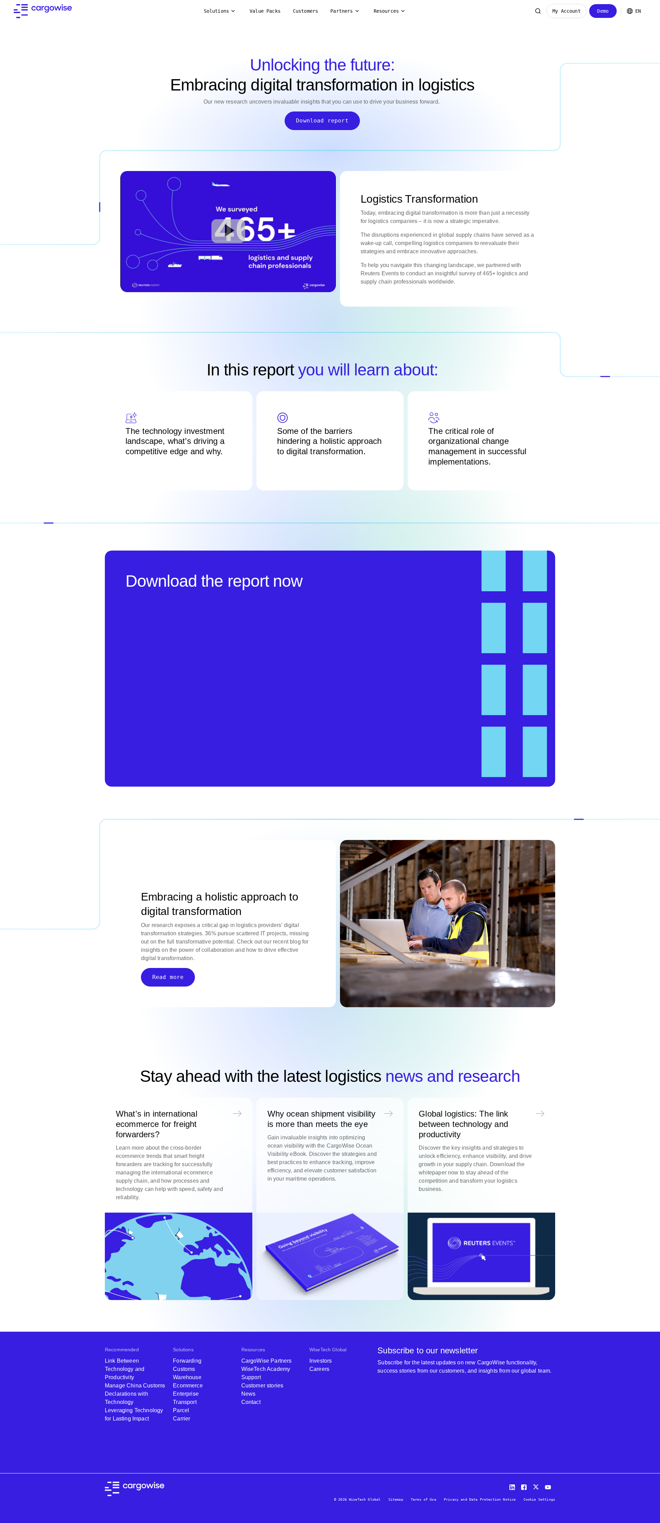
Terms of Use (423, 1499)
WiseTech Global (327, 1349)
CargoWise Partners (266, 1361)
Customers (305, 11)
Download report (322, 120)
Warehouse (187, 1377)
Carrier (181, 1418)
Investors (320, 1361)
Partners (341, 11)
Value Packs (265, 11)
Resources (386, 11)
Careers (319, 1369)
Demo (602, 11)
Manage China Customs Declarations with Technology (135, 1394)
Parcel (181, 1410)
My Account (566, 11)
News (248, 1394)
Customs (184, 1369)
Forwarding (187, 1361)
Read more (168, 977)
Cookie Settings (539, 1499)
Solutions (216, 11)
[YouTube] (549, 1486)
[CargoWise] (43, 11)
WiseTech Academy (265, 1369)
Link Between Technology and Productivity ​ (124, 1369)
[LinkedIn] (513, 1486)
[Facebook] (525, 1486)
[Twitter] (536, 1486)
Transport (184, 1402)
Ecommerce (187, 1385)
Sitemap (395, 1499)
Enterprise (186, 1394)
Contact (251, 1402)
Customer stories (262, 1385)
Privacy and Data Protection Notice (480, 1499)
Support (251, 1377)
